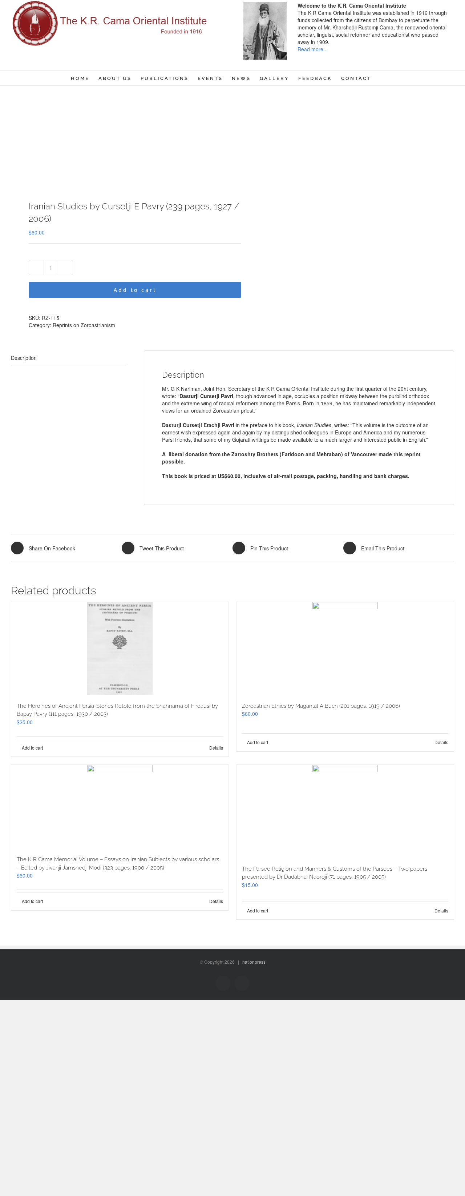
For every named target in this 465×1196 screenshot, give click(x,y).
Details (216, 748)
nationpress (254, 962)
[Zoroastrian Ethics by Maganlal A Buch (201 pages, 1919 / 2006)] (345, 648)
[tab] (68, 357)
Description (24, 357)
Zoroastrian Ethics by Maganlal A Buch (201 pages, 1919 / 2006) (321, 706)
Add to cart (135, 289)
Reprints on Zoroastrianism (84, 325)
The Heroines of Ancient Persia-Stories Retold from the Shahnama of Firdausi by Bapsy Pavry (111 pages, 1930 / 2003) (117, 710)
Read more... (313, 49)
